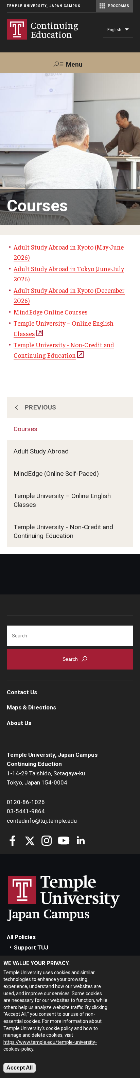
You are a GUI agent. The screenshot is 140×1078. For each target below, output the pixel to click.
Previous (40, 407)
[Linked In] (81, 841)
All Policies (21, 937)
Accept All (19, 1068)
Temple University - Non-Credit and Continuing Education (63, 531)
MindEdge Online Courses (51, 312)
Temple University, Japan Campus (44, 6)
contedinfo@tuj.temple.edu (42, 820)
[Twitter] (30, 841)
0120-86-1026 (26, 802)
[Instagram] (47, 841)
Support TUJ (31, 947)
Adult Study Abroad (41, 451)
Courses (25, 429)
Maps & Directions (31, 707)
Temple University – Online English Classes (62, 500)
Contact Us (22, 692)
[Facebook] (13, 841)
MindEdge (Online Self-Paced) (56, 473)
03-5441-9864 (26, 811)
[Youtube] (64, 841)
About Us (19, 723)
